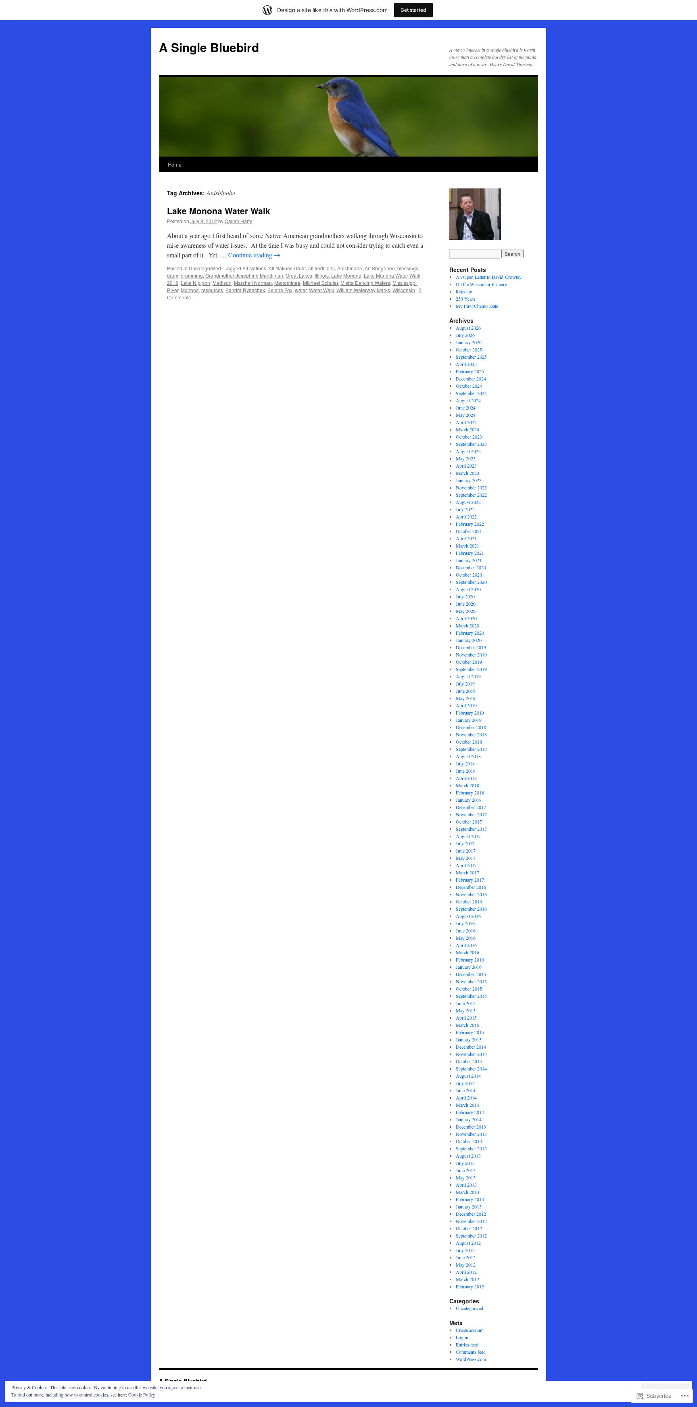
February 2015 (470, 1032)
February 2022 (470, 524)
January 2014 (469, 1119)
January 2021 (469, 560)
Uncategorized (205, 268)
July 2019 (465, 683)
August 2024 (468, 400)
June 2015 (466, 1003)
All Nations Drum (287, 268)
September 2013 (471, 1148)
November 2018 (471, 734)
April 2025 (466, 364)
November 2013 (471, 1134)
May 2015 (466, 1010)
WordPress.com (471, 1359)
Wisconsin (403, 289)
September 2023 (471, 444)
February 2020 (470, 632)
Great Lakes (299, 275)
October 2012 (469, 1228)
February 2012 (470, 1286)
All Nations (254, 268)
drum (172, 275)
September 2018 (471, 749)
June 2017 (466, 850)
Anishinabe (349, 268)
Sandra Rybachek (245, 289)
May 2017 (466, 858)
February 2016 (470, 959)
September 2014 (471, 1068)
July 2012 (465, 1250)
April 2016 (466, 945)
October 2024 (469, 386)
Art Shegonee (380, 268)
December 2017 (471, 807)
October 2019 (469, 662)
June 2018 (466, 770)
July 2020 (465, 596)
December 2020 (471, 567)
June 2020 (466, 603)
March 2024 (467, 429)
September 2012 (471, 1235)
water (301, 289)
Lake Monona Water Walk (218, 211)
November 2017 (471, 814)
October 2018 (469, 741)
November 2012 (471, 1221)
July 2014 (465, 1083)
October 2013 (469, 1141)
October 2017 (469, 821)
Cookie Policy (141, 1394)
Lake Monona (346, 275)
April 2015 (466, 1017)
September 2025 (471, 356)
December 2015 (471, 974)
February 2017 (470, 879)
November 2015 (471, 981)
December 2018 (471, 727)
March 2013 (467, 1192)
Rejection (465, 291)
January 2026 (469, 342)
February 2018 (470, 792)
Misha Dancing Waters (365, 282)
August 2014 (468, 1075)
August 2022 (468, 502)
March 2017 (467, 872)
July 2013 (465, 1163)
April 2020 (466, 618)
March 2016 (467, 952)
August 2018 (468, 756)
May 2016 (466, 938)
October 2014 (469, 1061)
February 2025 (470, 371)
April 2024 (466, 422)
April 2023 (466, 465)
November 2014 (471, 1054)
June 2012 (466, 1257)
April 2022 (466, 516)
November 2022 (471, 487)
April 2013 (466, 1184)
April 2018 (466, 778)
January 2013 (469, 1206)
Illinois (322, 275)
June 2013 (466, 1170)
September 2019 (471, 669)
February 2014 (470, 1112)
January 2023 (469, 480)
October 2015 (469, 988)
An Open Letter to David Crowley (489, 277)
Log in (462, 1337)
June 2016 (466, 930)
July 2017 (465, 843)
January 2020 (469, 640)
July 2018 (465, 763)
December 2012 (471, 1213)
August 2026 (468, 327)
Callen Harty (238, 220)
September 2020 (471, 582)
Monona (190, 289)
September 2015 (471, 996)
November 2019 (471, 654)
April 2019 (466, 705)
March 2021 (467, 545)
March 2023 (467, 473)
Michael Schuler (320, 282)
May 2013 (466, 1177)
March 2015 (467, 1025)
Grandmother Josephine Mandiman (244, 275)
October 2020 (469, 574)
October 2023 (469, 436)
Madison (222, 282)
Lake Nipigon (195, 282)
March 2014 (467, 1105)
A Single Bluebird (209, 47)
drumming (192, 275)
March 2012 (467, 1279)
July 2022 (465, 509)
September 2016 (471, 908)
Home (175, 164)
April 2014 (466, 1097)
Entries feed (467, 1344)
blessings (407, 268)
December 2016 (471, 887)
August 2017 (468, 836)
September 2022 (471, 494)
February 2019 (470, 712)
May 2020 (466, 611)
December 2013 (471, 1126)
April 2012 (466, 1272)
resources (212, 289)
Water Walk (321, 289)
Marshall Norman (253, 282)
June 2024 (466, 407)
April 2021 (466, 538)
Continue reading (254, 255)
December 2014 (471, 1046)
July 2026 (465, 335)
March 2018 (467, 785)
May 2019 (466, 698)
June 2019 (466, 691)
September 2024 (471, 393)
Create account (470, 1330)
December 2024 (471, 378)
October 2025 (469, 349)
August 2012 (468, 1243)
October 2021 (469, 531)
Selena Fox (279, 289)
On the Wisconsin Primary (481, 284)
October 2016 (469, 901)
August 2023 (468, 451)
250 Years (465, 298)
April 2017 (466, 865)
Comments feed (471, 1351)
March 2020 (467, 625)
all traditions (321, 268)
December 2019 (471, 647)
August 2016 (468, 916)
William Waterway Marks (363, 289)
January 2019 (469, 720)
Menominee (287, 282)
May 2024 (466, 415)
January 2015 (469, 1039)
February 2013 (470, 1199)
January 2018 (469, 800)
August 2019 (468, 676)
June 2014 (466, 1090)
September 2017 (471, 829)
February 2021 (470, 553)
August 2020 (468, 589)
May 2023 (466, 458)
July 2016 (465, 923)
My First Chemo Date (477, 306)
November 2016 (471, 894)
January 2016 (469, 967)
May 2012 (466, 1264)
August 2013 (468, 1155)
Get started (413, 10)
